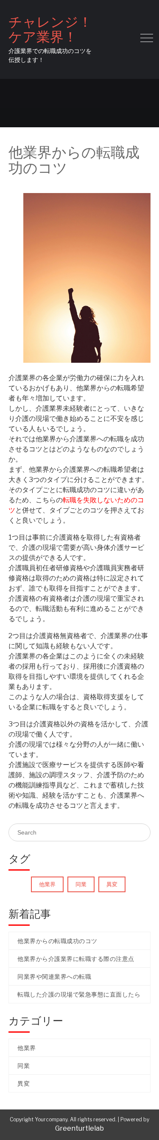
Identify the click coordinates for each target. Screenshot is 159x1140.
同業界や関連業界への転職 (54, 976)
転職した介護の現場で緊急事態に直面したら (78, 994)
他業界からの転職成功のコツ (57, 940)
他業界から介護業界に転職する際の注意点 (75, 958)
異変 (111, 884)
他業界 (47, 884)
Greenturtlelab (79, 1128)
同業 (80, 884)
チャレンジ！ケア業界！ (50, 29)
